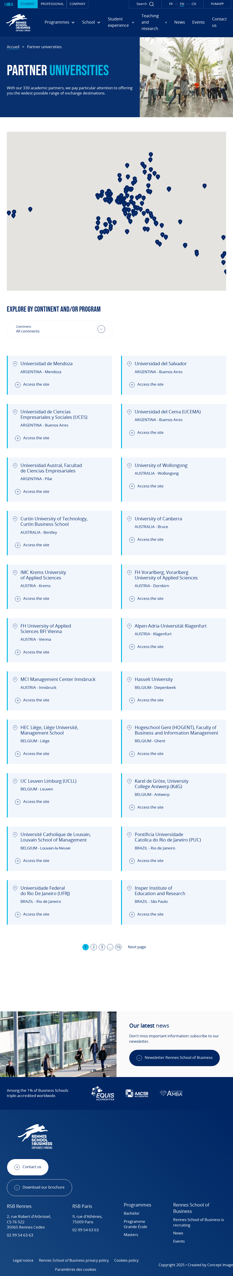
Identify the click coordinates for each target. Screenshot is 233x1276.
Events (198, 22)
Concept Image (220, 1265)
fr (171, 4)
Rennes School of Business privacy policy (74, 1260)
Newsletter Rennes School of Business (179, 1058)
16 (118, 947)
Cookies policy (126, 1260)
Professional (52, 4)
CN (194, 4)
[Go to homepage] (18, 23)
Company (77, 4)
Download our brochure (44, 1187)
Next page (137, 947)
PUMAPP (217, 4)
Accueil (13, 47)
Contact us (32, 1167)
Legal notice (23, 1260)
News (179, 22)
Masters (131, 1235)
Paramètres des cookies (75, 1269)
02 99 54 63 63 (20, 1235)
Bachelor (131, 1213)
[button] (127, 231)
